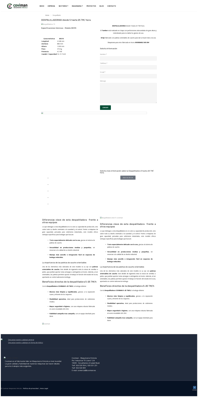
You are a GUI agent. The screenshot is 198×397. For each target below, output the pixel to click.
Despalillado (57, 15)
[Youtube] (146, 359)
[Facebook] (141, 359)
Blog (102, 6)
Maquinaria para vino (115, 42)
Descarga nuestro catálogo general (21, 340)
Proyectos (91, 6)
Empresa (51, 6)
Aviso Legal (44, 388)
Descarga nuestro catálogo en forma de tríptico (25, 342)
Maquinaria (77, 6)
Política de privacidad (30, 388)
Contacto (111, 6)
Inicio (41, 6)
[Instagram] (152, 359)
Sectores (63, 6)
